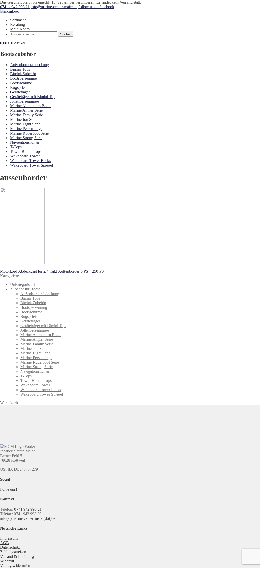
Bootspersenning (23, 78)
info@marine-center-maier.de (54, 7)
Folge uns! (8, 489)
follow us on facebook (96, 7)
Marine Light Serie (25, 124)
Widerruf (7, 561)
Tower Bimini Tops (25, 151)
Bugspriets (18, 87)
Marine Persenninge (26, 128)
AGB (4, 543)
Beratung (17, 24)
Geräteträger (20, 92)
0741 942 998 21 (28, 509)
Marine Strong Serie (26, 138)
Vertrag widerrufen (15, 565)
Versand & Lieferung (17, 556)
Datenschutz (10, 547)
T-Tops (16, 147)
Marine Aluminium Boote (30, 106)
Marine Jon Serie (23, 119)
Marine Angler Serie (26, 110)
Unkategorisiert (22, 284)
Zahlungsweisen (13, 552)
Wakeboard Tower (25, 156)
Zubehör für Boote (25, 289)
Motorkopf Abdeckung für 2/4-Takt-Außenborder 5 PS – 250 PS (52, 271)
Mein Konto (20, 29)
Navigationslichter (24, 142)
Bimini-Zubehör (23, 74)
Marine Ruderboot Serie (29, 133)
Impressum (9, 538)
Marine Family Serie (26, 115)
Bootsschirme (21, 83)
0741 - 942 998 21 (15, 7)
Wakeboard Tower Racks (30, 160)
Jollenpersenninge (24, 101)
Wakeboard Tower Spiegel (31, 165)
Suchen (65, 34)
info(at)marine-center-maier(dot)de (27, 518)
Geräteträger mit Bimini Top (32, 96)
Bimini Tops (20, 69)
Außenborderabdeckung (29, 64)
